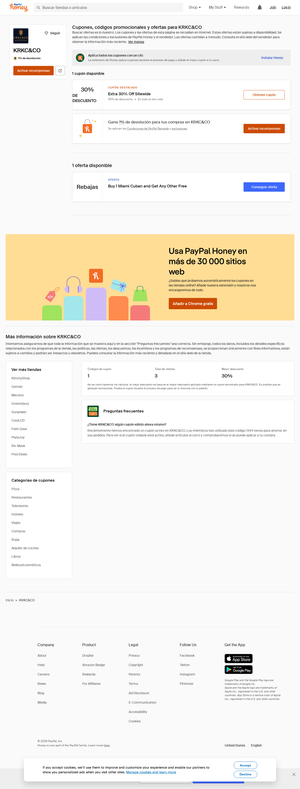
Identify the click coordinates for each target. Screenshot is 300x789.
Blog (41, 693)
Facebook (187, 655)
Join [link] (273, 7)
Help (41, 665)
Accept (245, 765)
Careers (43, 674)
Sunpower (18, 412)
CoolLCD (18, 420)
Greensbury (20, 403)
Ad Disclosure (139, 693)
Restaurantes (21, 497)
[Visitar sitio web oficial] (60, 70)
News (42, 684)
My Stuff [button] (216, 7)
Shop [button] (193, 7)
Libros (16, 556)
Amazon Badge (93, 665)
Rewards (241, 7)
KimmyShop (20, 378)
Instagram (187, 674)
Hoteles (17, 514)
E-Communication (142, 702)
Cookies (135, 721)
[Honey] (18, 8)
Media (42, 702)
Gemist (16, 387)
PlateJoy (18, 437)
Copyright (136, 665)
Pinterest (186, 684)
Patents (134, 674)
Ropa (15, 539)
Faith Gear (19, 429)
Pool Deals (19, 454)
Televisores (19, 506)
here (107, 745)
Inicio (10, 600)
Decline (245, 774)
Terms (133, 684)
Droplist (88, 655)
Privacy (134, 655)
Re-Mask (18, 446)
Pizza (15, 489)
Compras (18, 531)
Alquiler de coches (25, 548)
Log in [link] (286, 7)
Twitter (185, 665)
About (42, 655)
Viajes (15, 523)
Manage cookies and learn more (151, 772)
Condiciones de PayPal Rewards (148, 128)
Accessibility (138, 712)
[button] (243, 745)
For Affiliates (91, 684)
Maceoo (17, 395)
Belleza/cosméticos (26, 565)
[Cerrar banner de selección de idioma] (294, 774)
